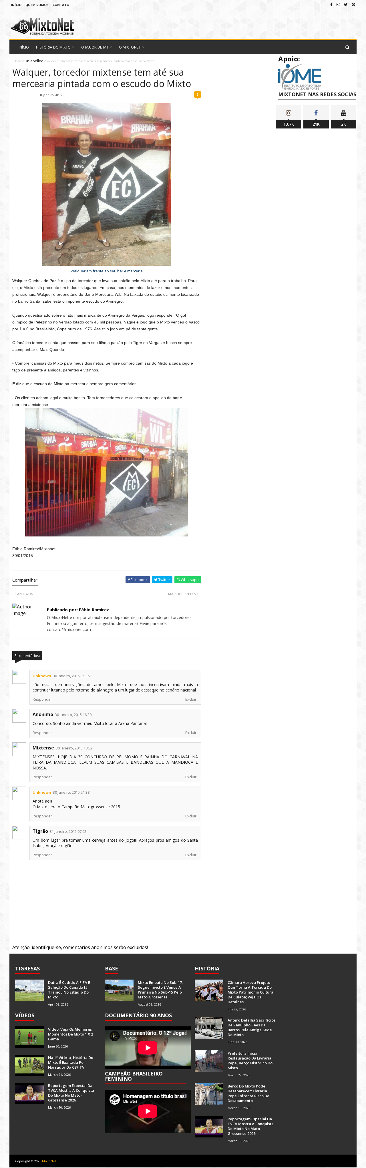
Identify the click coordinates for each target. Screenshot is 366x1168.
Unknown (42, 675)
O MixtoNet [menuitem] (130, 47)
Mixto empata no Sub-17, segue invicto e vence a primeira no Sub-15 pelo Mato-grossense (160, 990)
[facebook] (331, 4)
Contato (61, 5)
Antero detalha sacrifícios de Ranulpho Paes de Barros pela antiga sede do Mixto (251, 1027)
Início (16, 5)
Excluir (190, 699)
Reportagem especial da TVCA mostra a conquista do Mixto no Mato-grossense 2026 (71, 1093)
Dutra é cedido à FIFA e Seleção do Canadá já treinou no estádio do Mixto (69, 990)
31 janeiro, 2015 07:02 (68, 831)
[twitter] (346, 4)
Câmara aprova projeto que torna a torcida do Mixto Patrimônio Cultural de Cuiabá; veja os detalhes (251, 992)
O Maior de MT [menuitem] (94, 47)
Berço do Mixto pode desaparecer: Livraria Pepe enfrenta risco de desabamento (248, 1093)
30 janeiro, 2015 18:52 (74, 748)
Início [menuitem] (24, 47)
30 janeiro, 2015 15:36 (71, 675)
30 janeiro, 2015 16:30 (73, 714)
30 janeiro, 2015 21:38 (71, 792)
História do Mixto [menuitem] (53, 47)
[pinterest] (353, 4)
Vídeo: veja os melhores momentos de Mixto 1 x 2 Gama (70, 1034)
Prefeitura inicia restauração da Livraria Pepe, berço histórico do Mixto (250, 1060)
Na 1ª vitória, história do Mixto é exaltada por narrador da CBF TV (70, 1062)
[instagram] (338, 4)
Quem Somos (37, 5)
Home (17, 61)
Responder (42, 699)
